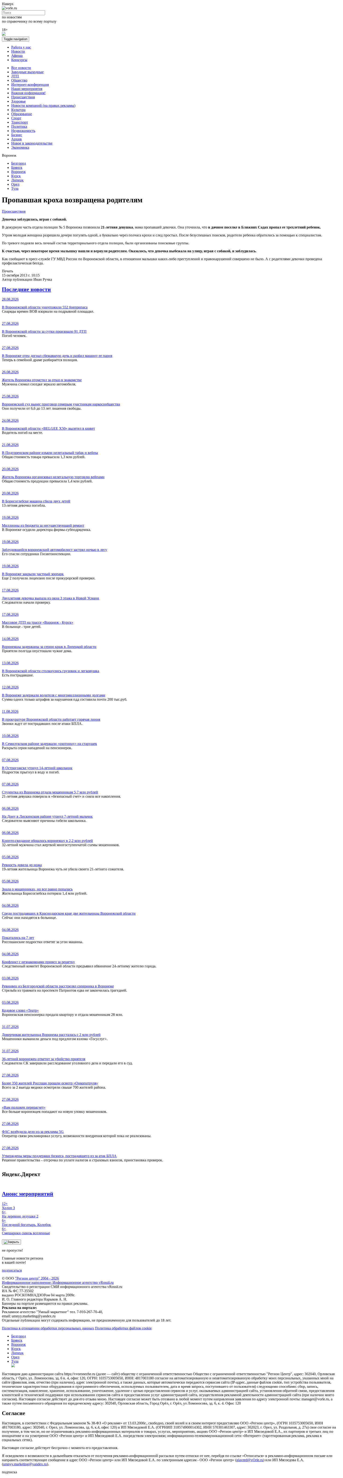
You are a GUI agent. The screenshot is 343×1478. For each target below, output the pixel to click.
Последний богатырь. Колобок (26, 1222)
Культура (18, 110)
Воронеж (18, 172)
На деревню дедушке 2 (20, 1214)
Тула (14, 188)
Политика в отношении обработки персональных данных (48, 1328)
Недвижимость (23, 131)
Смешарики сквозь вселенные (26, 1231)
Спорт (16, 118)
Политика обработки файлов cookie (123, 1328)
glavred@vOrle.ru (249, 1460)
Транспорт (19, 122)
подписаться (12, 1270)
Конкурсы (19, 60)
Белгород (18, 163)
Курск (16, 176)
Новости (18, 51)
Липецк (17, 180)
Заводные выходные (27, 72)
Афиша (17, 56)
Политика (19, 126)
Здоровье (18, 101)
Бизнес (16, 135)
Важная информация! (28, 93)
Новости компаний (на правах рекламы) (43, 105)
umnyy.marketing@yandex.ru (25, 1464)
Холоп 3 (8, 1206)
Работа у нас (21, 47)
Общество (19, 80)
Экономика (20, 147)
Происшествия (23, 97)
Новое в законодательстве (31, 143)
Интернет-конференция (30, 85)
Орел (15, 184)
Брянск (16, 168)
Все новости (21, 68)
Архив (16, 139)
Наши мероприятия (26, 89)
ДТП (15, 76)
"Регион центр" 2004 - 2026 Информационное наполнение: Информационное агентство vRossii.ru (58, 1280)
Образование (21, 114)
